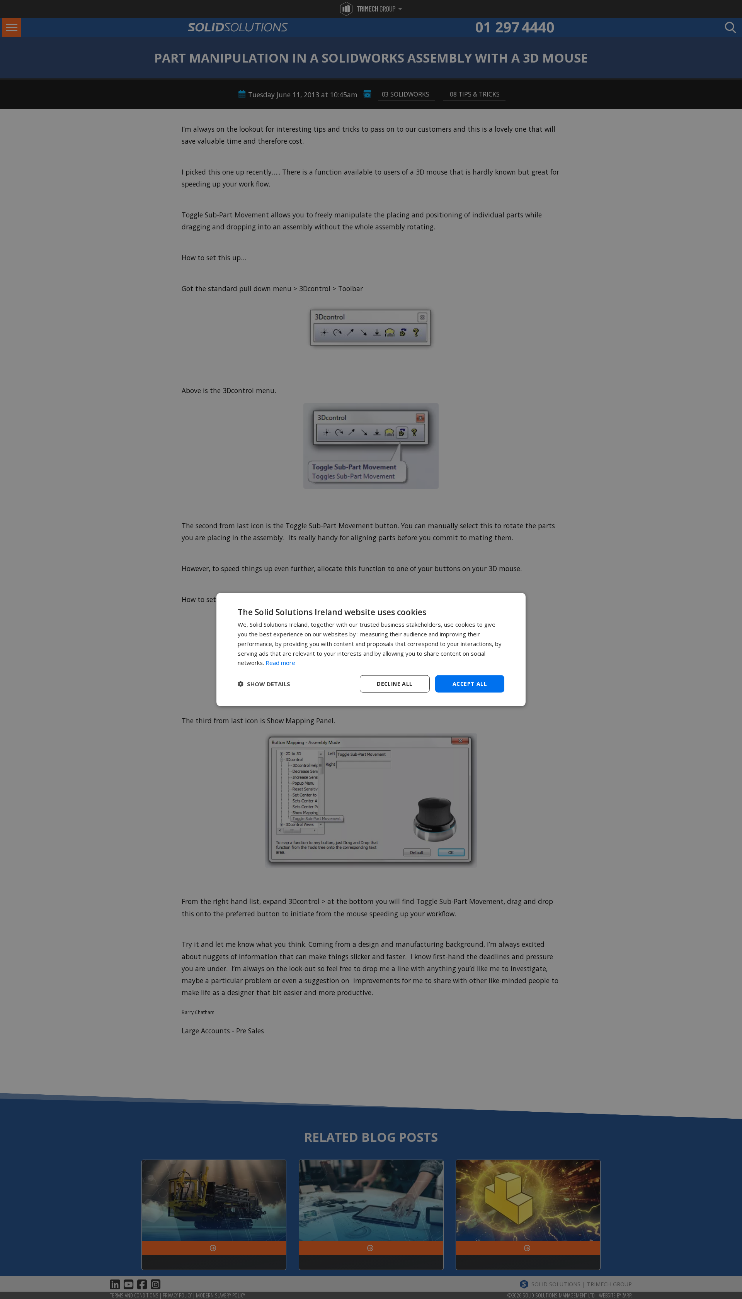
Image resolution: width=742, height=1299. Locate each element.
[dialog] (371, 649)
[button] (264, 684)
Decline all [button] (394, 683)
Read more (280, 662)
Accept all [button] (470, 683)
